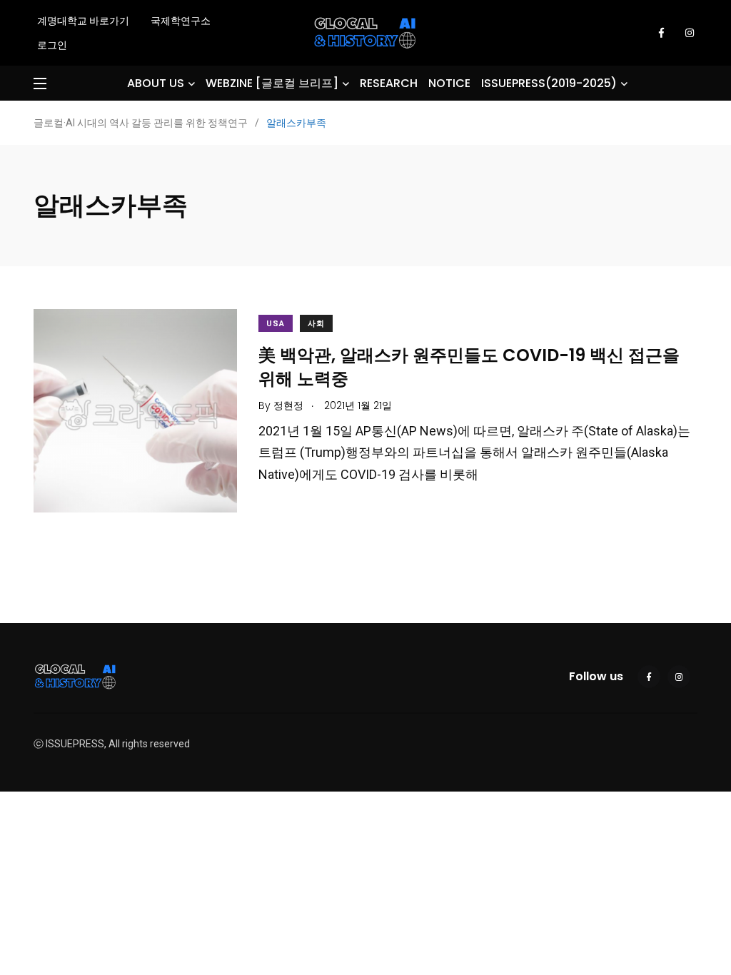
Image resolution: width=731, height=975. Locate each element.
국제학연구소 (181, 20)
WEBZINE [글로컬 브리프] (272, 83)
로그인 (52, 45)
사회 (316, 323)
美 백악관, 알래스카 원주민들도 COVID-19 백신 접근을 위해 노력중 (469, 366)
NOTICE (449, 83)
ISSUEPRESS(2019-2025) (549, 83)
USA (275, 323)
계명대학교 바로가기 (83, 20)
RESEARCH (389, 83)
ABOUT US (155, 83)
